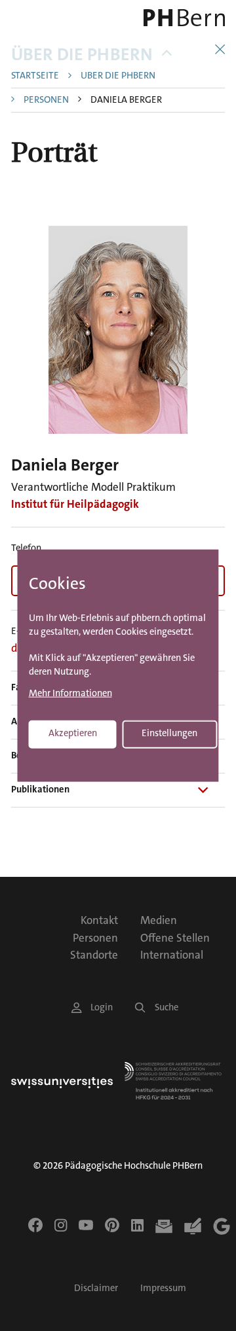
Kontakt (99, 920)
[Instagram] (60, 1225)
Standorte (94, 955)
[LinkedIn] (137, 1225)
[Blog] (192, 1226)
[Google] (221, 1226)
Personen (46, 100)
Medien (158, 920)
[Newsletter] (163, 1226)
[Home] (183, 17)
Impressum (163, 1288)
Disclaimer (96, 1288)
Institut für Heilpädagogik (75, 504)
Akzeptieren (73, 733)
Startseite (35, 76)
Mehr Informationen (70, 694)
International (171, 955)
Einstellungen (169, 733)
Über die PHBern (82, 54)
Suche (166, 1007)
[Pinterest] (112, 1225)
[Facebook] (35, 1225)
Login (101, 1007)
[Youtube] (86, 1225)
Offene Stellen (175, 938)
